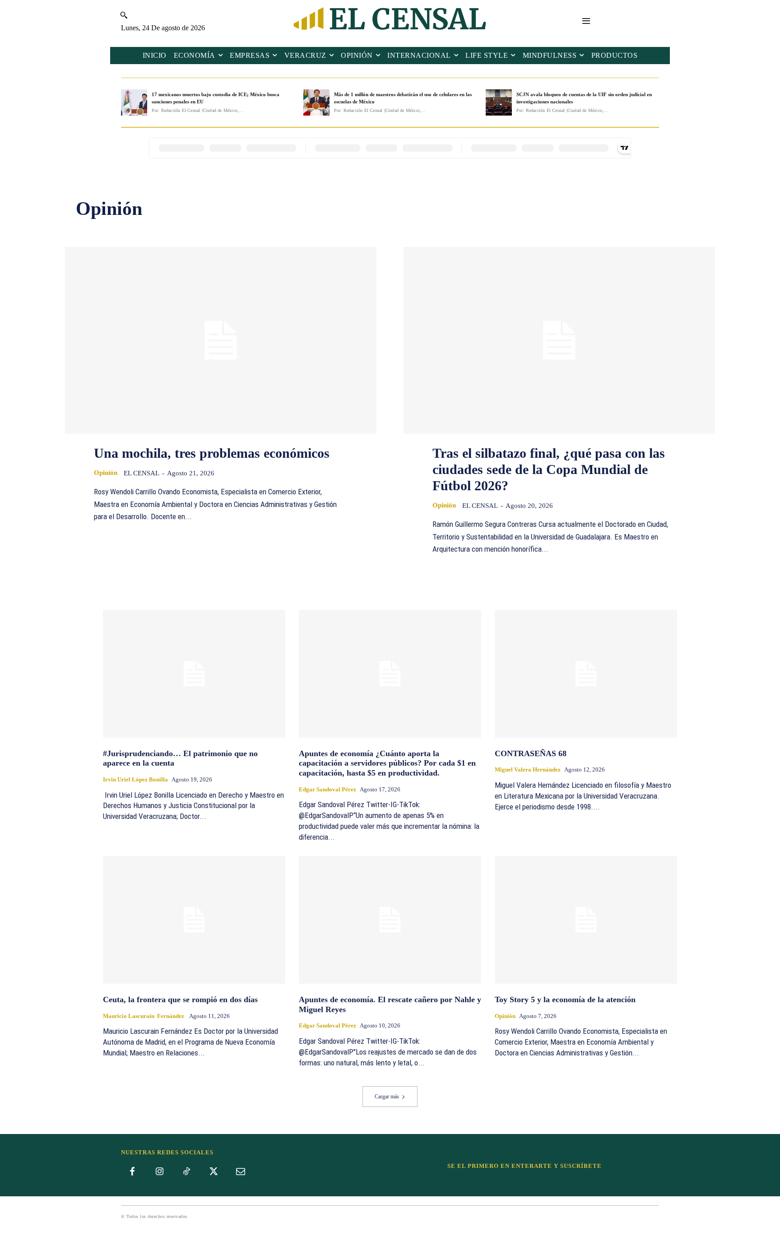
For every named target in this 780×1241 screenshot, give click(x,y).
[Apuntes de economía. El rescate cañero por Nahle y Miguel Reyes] (390, 920)
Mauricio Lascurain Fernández (144, 1016)
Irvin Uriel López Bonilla (135, 779)
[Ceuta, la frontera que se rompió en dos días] (194, 920)
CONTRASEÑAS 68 (530, 753)
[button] (123, 15)
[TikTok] (186, 1172)
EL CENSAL (141, 473)
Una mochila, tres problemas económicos (212, 453)
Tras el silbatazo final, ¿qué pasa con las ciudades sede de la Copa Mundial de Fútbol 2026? (548, 469)
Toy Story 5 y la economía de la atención (565, 999)
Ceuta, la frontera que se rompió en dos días (180, 999)
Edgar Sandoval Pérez (327, 789)
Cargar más (387, 1096)
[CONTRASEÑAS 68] (586, 674)
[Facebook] (132, 1172)
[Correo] (240, 1172)
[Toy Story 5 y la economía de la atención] (586, 920)
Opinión (105, 472)
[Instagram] (159, 1172)
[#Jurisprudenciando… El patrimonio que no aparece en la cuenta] (194, 674)
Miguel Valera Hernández (528, 769)
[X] (213, 1172)
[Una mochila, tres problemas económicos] (220, 340)
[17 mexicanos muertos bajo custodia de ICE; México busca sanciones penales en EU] (134, 102)
